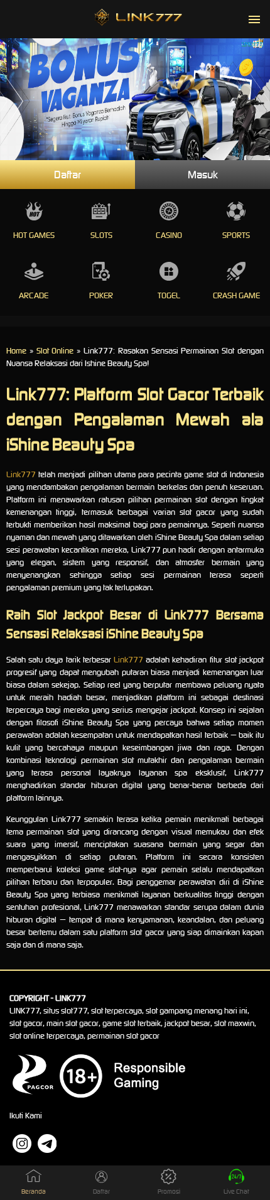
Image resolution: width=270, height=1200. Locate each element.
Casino (169, 235)
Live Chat (236, 1191)
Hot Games (34, 235)
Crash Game (236, 295)
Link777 (21, 474)
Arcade (33, 295)
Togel (169, 295)
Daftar (67, 174)
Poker (101, 295)
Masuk (203, 174)
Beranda (33, 1191)
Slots (101, 235)
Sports (236, 235)
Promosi (169, 1191)
